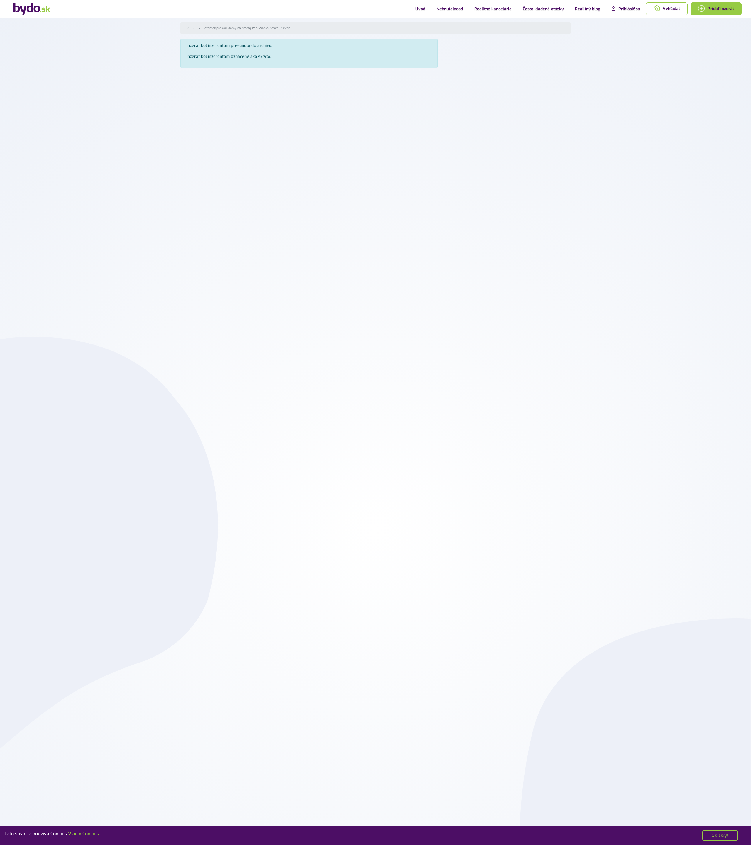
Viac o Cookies (83, 834)
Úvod (420, 9)
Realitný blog (587, 9)
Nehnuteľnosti (450, 9)
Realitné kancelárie (493, 9)
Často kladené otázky (543, 9)
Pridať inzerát (720, 8)
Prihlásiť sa (628, 9)
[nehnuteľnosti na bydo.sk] (32, 8)
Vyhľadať (671, 8)
